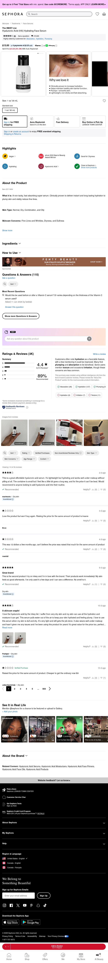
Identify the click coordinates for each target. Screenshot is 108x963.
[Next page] (49, 688)
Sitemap (42, 936)
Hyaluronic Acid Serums (29, 766)
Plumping (48, 38)
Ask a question (23, 36)
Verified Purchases (42, 453)
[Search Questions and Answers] (4, 284)
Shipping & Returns (12, 133)
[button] (42, 46)
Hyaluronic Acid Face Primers (81, 766)
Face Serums (28, 23)
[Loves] (97, 14)
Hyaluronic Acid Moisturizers (54, 766)
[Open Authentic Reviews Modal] (27, 407)
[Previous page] (3, 688)
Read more (7, 627)
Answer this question (14, 307)
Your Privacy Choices (56, 936)
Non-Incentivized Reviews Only (67, 453)
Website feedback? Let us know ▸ (54, 780)
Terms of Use (20, 936)
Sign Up (44, 895)
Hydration (39, 38)
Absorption (30, 38)
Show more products (89, 167)
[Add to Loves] (104, 100)
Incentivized (19, 443)
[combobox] (59, 14)
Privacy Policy (7, 936)
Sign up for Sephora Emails (15, 889)
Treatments (16, 23)
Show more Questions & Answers (21, 316)
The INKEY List (9, 28)
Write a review (99, 354)
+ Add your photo (10, 711)
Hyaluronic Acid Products (37, 769)
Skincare (5, 23)
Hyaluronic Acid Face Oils (13, 769)
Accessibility (32, 936)
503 (44, 688)
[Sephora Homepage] (12, 14)
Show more (7, 230)
